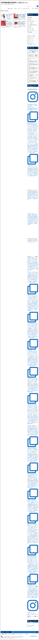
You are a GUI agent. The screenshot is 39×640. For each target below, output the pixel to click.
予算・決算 (31, 28)
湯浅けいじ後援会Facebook (32, 622)
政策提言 (30, 17)
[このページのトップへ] (37, 632)
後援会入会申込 (10, 8)
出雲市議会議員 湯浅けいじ (7, 636)
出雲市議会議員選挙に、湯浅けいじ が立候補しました (22, 16)
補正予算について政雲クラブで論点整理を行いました (33, 61)
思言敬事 (30, 32)
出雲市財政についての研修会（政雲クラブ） (33, 75)
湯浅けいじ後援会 (32, 35)
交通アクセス (31, 37)
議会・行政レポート (26, 8)
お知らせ (30, 19)
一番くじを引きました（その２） (33, 58)
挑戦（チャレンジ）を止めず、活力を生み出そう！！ (9, 23)
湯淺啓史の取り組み (33, 24)
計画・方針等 (32, 30)
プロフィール (20, 8)
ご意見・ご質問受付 (34, 8)
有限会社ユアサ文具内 (18, 637)
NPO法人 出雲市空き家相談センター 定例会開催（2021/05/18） (33, 72)
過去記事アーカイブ (32, 43)
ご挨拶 (15, 8)
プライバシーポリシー (19, 634)
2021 (8, 632)
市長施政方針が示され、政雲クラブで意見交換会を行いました (33, 64)
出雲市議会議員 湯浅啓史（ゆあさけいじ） (15, 2)
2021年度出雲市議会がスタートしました (9, 15)
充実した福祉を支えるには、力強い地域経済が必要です (22, 23)
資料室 (30, 26)
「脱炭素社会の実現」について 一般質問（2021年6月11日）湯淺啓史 (33, 51)
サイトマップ (31, 41)
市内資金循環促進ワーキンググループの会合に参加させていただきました (33, 68)
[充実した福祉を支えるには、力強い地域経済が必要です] (16, 21)
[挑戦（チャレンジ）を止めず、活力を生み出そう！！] (3, 21)
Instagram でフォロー (30, 612)
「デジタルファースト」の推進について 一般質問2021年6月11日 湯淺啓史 (33, 55)
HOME (3, 632)
